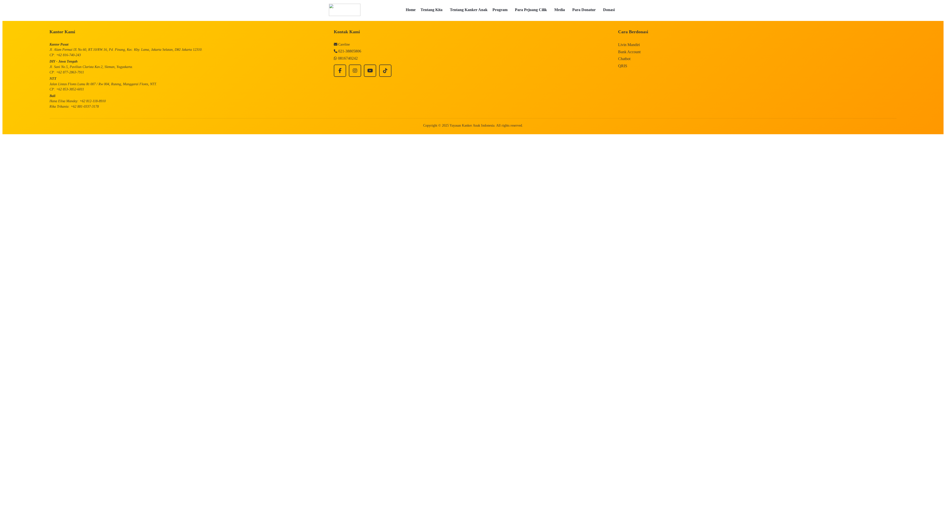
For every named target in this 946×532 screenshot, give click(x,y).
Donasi (609, 10)
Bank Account (629, 52)
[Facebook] (340, 71)
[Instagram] (355, 71)
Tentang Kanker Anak (469, 10)
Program (499, 10)
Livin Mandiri (629, 45)
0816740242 (348, 58)
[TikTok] (385, 71)
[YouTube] (370, 71)
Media (559, 10)
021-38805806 (349, 51)
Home (411, 10)
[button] (432, 10)
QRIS (622, 66)
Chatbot (624, 59)
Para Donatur (584, 10)
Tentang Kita (431, 10)
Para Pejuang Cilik (531, 10)
